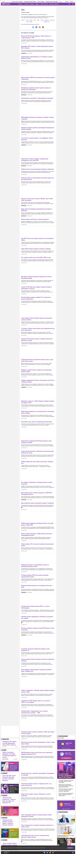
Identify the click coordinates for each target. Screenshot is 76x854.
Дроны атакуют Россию (17, 1)
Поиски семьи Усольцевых (52, 1)
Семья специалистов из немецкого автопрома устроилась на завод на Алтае (37, 826)
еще (73, 797)
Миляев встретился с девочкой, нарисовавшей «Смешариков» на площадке (37, 774)
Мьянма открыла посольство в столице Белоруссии (35, 219)
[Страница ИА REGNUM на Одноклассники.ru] (40, 27)
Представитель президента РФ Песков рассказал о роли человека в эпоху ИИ (36, 441)
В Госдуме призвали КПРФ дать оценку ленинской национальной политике (34, 576)
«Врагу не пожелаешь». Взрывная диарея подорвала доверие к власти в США (37, 691)
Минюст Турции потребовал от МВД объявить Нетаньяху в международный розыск (36, 534)
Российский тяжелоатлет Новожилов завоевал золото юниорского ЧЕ (35, 649)
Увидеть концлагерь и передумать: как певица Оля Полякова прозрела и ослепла (9, 754)
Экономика (12, 830)
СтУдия (41, 20)
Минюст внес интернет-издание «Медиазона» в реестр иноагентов (36, 795)
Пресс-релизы (29, 21)
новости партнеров (63, 736)
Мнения (32, 4)
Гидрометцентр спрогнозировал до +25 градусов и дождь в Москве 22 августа (14, 812)
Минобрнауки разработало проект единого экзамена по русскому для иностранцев (14, 767)
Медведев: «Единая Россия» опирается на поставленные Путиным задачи (36, 371)
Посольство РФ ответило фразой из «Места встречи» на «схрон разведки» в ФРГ (36, 37)
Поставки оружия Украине (30, 1)
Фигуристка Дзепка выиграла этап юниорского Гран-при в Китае (36, 586)
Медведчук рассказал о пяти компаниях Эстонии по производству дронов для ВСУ (35, 565)
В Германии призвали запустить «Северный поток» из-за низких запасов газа (36, 784)
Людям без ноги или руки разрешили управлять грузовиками (37, 169)
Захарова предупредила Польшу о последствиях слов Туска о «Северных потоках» (37, 381)
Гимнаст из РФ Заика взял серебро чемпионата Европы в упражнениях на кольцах (36, 288)
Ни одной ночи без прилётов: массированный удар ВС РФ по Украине (66, 775)
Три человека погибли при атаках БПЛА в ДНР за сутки (36, 257)
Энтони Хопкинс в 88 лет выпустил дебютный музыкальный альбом (37, 545)
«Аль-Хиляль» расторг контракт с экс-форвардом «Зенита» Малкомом (37, 139)
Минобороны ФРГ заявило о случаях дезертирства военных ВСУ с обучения (9, 743)
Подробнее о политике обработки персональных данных (55, 847)
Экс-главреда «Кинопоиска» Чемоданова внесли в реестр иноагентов (36, 483)
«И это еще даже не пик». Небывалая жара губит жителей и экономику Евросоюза (9, 777)
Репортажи (46, 20)
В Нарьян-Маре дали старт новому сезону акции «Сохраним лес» (37, 462)
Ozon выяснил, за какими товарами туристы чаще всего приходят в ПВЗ (14, 834)
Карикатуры (52, 20)
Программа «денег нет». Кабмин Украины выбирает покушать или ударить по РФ (37, 402)
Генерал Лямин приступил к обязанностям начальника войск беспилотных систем (37, 452)
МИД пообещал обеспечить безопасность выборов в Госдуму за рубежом (37, 118)
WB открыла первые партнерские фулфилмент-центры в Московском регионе (36, 277)
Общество (11, 763)
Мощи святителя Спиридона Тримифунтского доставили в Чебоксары (36, 210)
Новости (20, 4)
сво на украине (62, 762)
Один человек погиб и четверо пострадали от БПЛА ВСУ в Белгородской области (36, 493)
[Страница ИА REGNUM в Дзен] (43, 27)
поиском (30, 14)
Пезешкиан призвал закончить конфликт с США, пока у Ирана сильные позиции (37, 732)
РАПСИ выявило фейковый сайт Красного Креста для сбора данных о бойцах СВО (37, 524)
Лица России (44, 4)
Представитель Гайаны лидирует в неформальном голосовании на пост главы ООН (34, 159)
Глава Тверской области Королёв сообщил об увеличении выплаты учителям (36, 319)
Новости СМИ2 (60, 737)
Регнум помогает (54, 4)
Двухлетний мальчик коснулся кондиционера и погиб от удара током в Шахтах (38, 743)
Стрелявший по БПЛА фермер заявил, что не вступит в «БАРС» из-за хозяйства (35, 701)
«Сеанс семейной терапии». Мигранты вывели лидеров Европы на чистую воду (9, 844)
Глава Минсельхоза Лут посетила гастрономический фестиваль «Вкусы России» (35, 836)
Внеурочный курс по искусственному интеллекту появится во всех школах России (37, 178)
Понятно (70, 847)
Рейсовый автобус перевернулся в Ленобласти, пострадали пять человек (37, 617)
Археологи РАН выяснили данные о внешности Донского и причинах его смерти (37, 339)
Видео (37, 4)
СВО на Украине (40, 1)
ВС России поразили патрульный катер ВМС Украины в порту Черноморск (37, 629)
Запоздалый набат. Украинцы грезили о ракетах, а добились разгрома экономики (7, 822)
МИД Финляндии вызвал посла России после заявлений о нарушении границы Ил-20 (37, 753)
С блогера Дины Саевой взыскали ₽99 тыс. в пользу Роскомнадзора (35, 607)
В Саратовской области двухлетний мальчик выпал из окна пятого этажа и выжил (37, 360)
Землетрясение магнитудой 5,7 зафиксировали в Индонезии (37, 98)
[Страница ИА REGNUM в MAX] (33, 27)
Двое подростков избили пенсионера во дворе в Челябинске (37, 503)
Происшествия (46, 21)
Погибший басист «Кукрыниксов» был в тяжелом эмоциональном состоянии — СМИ (34, 712)
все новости (4, 746)
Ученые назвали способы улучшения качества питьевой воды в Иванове (37, 660)
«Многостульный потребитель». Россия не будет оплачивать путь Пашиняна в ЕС (9, 800)
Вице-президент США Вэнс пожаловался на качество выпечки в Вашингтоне (14, 790)
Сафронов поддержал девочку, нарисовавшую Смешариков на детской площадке (37, 128)
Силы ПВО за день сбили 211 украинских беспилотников (36, 422)
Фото (35, 20)
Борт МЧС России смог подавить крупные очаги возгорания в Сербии (37, 239)
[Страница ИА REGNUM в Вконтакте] (36, 27)
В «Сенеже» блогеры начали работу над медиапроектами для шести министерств (37, 329)
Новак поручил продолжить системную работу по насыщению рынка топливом (37, 412)
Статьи (26, 4)
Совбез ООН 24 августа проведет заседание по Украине (36, 249)
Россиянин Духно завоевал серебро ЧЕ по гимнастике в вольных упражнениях (36, 298)
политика (5, 773)
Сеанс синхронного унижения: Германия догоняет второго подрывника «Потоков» (36, 815)
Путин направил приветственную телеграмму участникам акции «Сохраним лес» (36, 670)
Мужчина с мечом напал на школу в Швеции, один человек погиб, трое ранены (37, 199)
